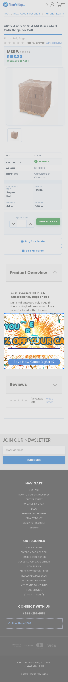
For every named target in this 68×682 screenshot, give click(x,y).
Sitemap (34, 527)
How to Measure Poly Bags (34, 494)
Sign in (27, 522)
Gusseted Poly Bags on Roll (34, 561)
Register (40, 522)
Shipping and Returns (34, 513)
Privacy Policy (34, 518)
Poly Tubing (34, 566)
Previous (6, 678)
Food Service (34, 589)
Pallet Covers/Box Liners (34, 571)
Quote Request (34, 499)
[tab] (34, 273)
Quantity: (22, 217)
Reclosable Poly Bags (34, 575)
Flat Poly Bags (34, 547)
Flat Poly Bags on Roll (34, 552)
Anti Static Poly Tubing (34, 585)
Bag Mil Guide (35, 250)
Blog (34, 508)
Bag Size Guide (35, 241)
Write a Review (54, 42)
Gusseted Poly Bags (34, 556)
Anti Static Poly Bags (34, 580)
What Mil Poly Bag (34, 504)
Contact (34, 489)
